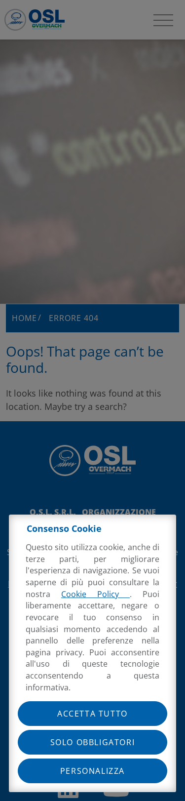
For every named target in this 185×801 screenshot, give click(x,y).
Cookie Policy (95, 594)
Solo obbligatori (92, 742)
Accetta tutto (92, 713)
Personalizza (92, 770)
